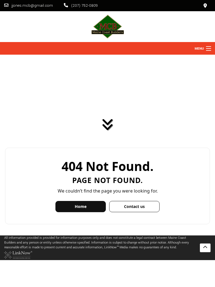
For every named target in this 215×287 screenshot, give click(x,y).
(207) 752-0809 (84, 5)
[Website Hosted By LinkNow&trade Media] (18, 255)
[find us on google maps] (205, 5)
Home (81, 206)
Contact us (134, 206)
